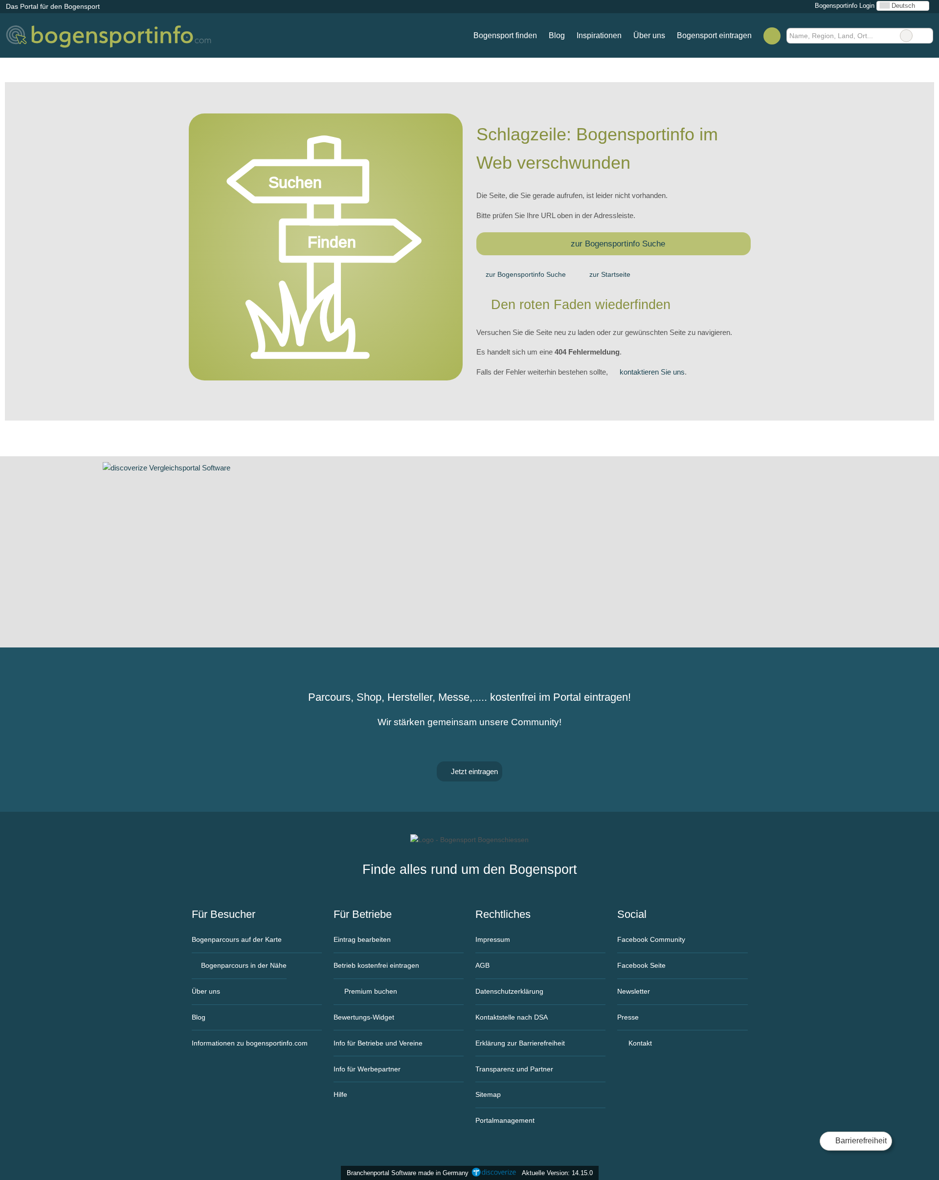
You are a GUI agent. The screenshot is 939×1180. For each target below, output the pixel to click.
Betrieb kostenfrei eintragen (376, 965)
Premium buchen (369, 991)
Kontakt (639, 1043)
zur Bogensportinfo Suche (618, 243)
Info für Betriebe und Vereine (378, 1043)
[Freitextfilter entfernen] (906, 35)
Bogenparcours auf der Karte (237, 939)
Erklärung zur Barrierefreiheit (520, 1043)
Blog (557, 35)
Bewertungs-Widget (364, 1017)
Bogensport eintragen (714, 35)
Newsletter (633, 991)
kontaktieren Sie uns (652, 372)
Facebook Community (651, 939)
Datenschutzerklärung (509, 991)
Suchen (925, 36)
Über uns (649, 35)
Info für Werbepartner (367, 1069)
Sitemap (488, 1094)
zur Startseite (609, 274)
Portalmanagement (505, 1120)
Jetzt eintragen (473, 771)
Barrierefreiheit (860, 1140)
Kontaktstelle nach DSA (511, 1017)
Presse (628, 1017)
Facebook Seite (641, 965)
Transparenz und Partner (514, 1069)
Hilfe (340, 1094)
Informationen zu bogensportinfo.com (250, 1043)
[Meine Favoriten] (772, 35)
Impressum (492, 939)
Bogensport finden (505, 35)
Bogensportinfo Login (843, 5)
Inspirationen (599, 35)
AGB (482, 965)
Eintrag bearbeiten (362, 939)
